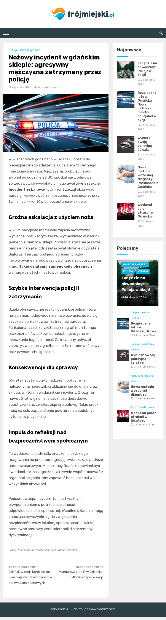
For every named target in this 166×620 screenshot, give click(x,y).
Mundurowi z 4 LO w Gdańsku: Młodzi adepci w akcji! (81, 574)
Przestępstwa (30, 50)
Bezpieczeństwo (141, 312)
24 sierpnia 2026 (144, 335)
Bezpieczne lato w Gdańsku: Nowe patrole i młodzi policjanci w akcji (147, 106)
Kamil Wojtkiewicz (48, 87)
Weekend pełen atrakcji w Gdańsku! (145, 210)
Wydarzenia (146, 407)
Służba (135, 349)
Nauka (149, 375)
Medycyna (137, 375)
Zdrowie (136, 381)
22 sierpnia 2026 (144, 424)
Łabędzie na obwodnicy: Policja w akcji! (147, 69)
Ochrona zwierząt (135, 264)
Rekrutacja (147, 343)
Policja (13, 50)
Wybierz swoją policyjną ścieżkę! (145, 144)
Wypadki (143, 271)
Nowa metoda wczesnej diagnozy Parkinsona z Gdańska (148, 177)
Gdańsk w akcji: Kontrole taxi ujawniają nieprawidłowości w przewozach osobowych (31, 577)
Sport (134, 407)
